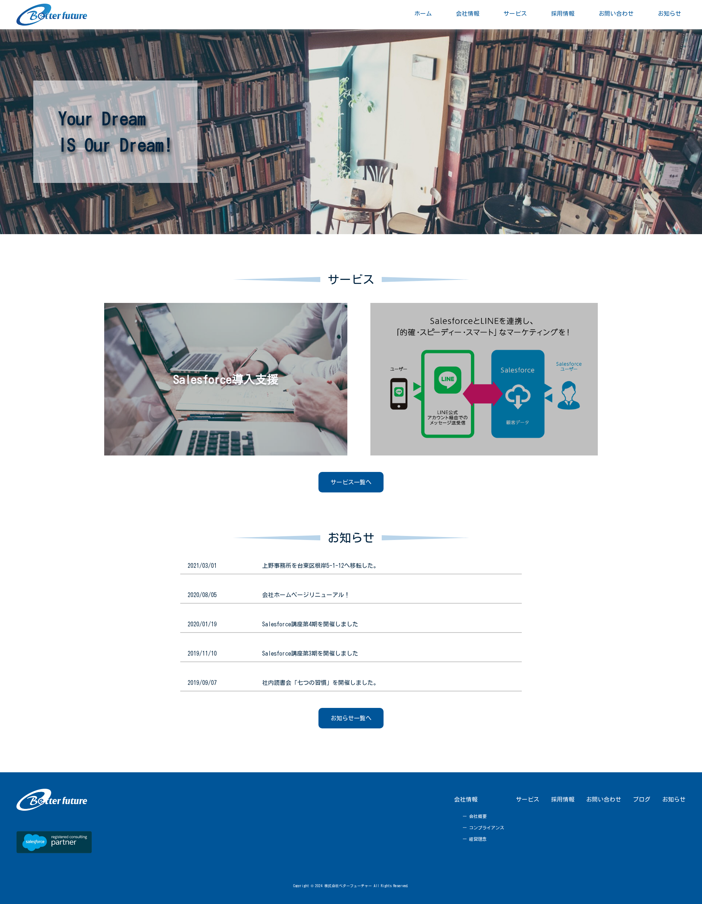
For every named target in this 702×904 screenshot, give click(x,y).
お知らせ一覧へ (351, 718)
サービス (527, 799)
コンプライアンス (486, 827)
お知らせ (674, 799)
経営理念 (478, 839)
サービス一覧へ (351, 482)
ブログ (641, 799)
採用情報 (562, 799)
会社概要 (478, 816)
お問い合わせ (603, 799)
